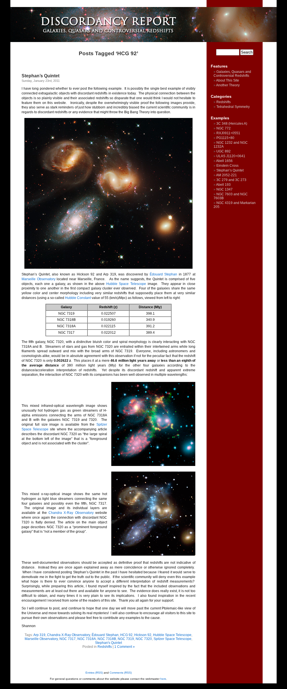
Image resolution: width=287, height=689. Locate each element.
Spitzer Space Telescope (172, 639)
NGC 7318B (107, 639)
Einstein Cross (227, 166)
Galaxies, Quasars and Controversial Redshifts (232, 74)
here (163, 678)
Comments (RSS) (121, 672)
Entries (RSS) (94, 672)
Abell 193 (223, 185)
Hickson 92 (142, 635)
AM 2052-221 (226, 175)
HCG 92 (126, 635)
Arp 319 (39, 635)
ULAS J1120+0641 (230, 156)
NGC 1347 (224, 189)
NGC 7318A (86, 639)
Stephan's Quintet (108, 643)
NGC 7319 (126, 639)
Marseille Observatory (38, 279)
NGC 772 (223, 128)
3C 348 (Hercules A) (231, 124)
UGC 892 (223, 151)
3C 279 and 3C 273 (231, 180)
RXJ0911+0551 (228, 133)
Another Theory (228, 85)
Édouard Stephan (163, 274)
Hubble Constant (78, 298)
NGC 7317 (67, 639)
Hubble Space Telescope (126, 284)
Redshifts (105, 647)
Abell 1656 (224, 161)
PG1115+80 (225, 138)
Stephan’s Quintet (40, 75)
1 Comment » (124, 647)
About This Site (227, 80)
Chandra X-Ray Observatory (71, 513)
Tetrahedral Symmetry (233, 107)
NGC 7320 (144, 639)
